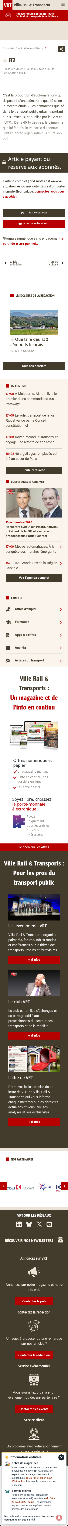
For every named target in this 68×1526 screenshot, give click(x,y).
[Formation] (60, 622)
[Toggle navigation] (63, 5)
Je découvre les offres (34, 847)
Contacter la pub (34, 1301)
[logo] (34, 1187)
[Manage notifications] (59, 1518)
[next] (64, 1186)
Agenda (20, 647)
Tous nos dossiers (34, 366)
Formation (22, 622)
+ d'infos (34, 959)
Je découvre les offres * (36, 223)
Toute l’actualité (34, 470)
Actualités (8, 48)
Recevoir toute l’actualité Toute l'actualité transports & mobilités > (37, 15)
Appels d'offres (25, 635)
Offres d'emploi (25, 609)
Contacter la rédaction (34, 1355)
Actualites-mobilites (29, 48)
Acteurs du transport (29, 660)
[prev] (3, 1186)
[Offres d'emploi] (60, 609)
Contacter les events (34, 1409)
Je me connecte (38, 213)
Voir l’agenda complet (34, 578)
